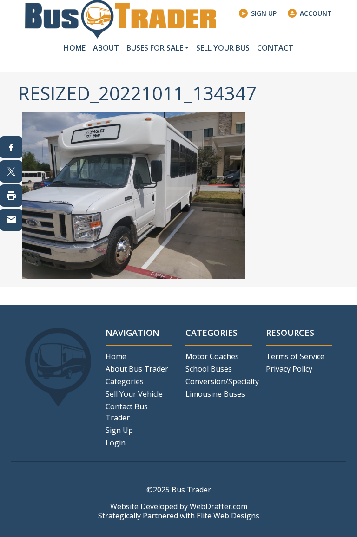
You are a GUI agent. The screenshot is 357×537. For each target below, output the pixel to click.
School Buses (208, 369)
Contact (275, 48)
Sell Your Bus (223, 48)
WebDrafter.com (218, 506)
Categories (125, 381)
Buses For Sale (154, 48)
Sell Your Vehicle (134, 394)
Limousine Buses (215, 394)
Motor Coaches (212, 356)
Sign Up (264, 13)
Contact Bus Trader (127, 412)
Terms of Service (295, 356)
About (106, 48)
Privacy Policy (289, 369)
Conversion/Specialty (218, 381)
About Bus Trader (137, 369)
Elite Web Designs (228, 516)
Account (316, 13)
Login (116, 443)
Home (75, 48)
